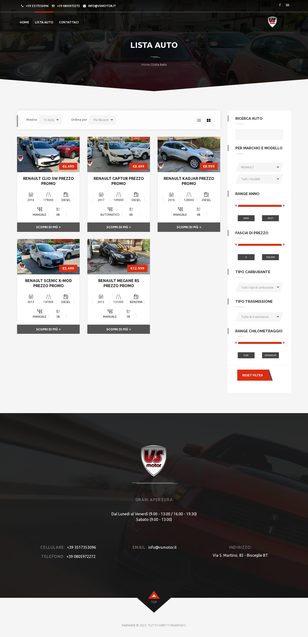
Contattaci (69, 22)
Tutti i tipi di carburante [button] (257, 287)
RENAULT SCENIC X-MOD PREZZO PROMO (48, 283)
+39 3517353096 (37, 5)
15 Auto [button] (49, 119)
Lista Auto (44, 22)
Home (24, 22)
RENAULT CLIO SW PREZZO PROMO (48, 181)
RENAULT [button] (247, 167)
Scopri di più (47, 227)
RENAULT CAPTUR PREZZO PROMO (119, 181)
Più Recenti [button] (101, 119)
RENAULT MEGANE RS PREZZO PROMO (118, 283)
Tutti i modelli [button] (250, 179)
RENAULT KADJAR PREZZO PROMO (189, 181)
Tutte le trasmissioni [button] (255, 316)
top (154, 602)
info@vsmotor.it (102, 5)
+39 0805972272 (68, 5)
